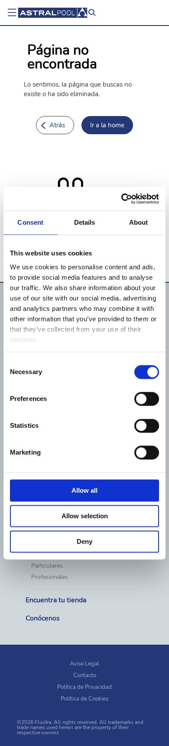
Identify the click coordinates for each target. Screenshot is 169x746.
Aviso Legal (84, 664)
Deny (84, 541)
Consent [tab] (30, 222)
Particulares (47, 565)
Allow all (85, 490)
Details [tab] (84, 222)
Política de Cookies (84, 699)
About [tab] (138, 222)
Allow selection (85, 516)
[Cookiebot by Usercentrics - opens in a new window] (121, 198)
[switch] (146, 399)
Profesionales (49, 577)
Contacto (84, 675)
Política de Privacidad (84, 687)
